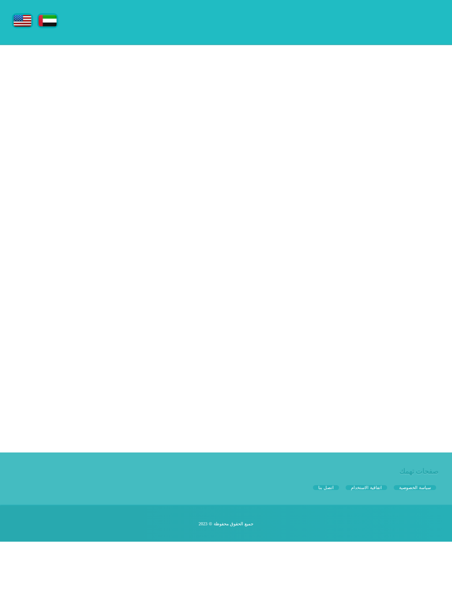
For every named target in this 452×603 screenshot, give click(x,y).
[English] (22, 20)
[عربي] (47, 20)
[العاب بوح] (374, 21)
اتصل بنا (326, 487)
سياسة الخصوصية (415, 487)
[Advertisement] (226, 106)
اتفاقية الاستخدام (366, 487)
